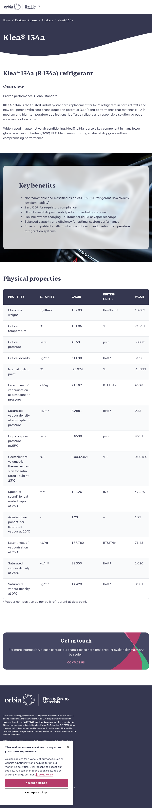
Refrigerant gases (26, 20)
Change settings (36, 792)
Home (6, 20)
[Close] (68, 747)
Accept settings (36, 782)
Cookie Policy (45, 774)
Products (47, 20)
